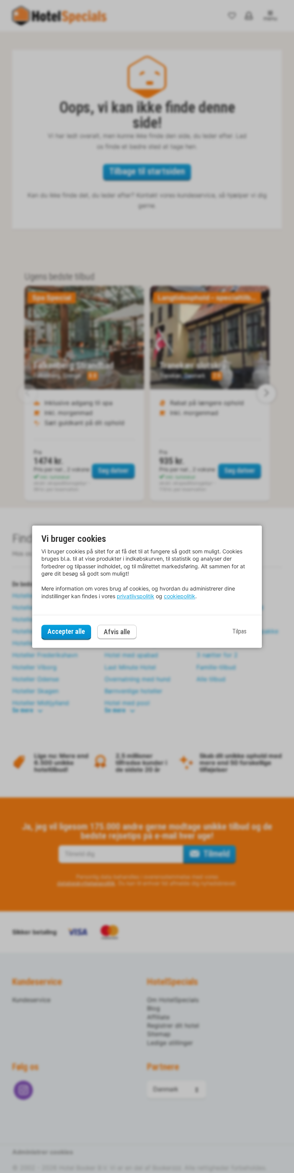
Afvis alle (117, 632)
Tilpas (239, 631)
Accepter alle (66, 632)
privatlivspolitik (135, 596)
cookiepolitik (179, 596)
